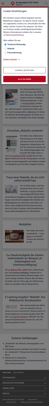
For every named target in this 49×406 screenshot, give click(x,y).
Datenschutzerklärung (14, 35)
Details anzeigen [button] (10, 59)
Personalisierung (14, 53)
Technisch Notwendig (16, 44)
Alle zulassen (24, 79)
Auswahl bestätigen (24, 70)
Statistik (10, 48)
